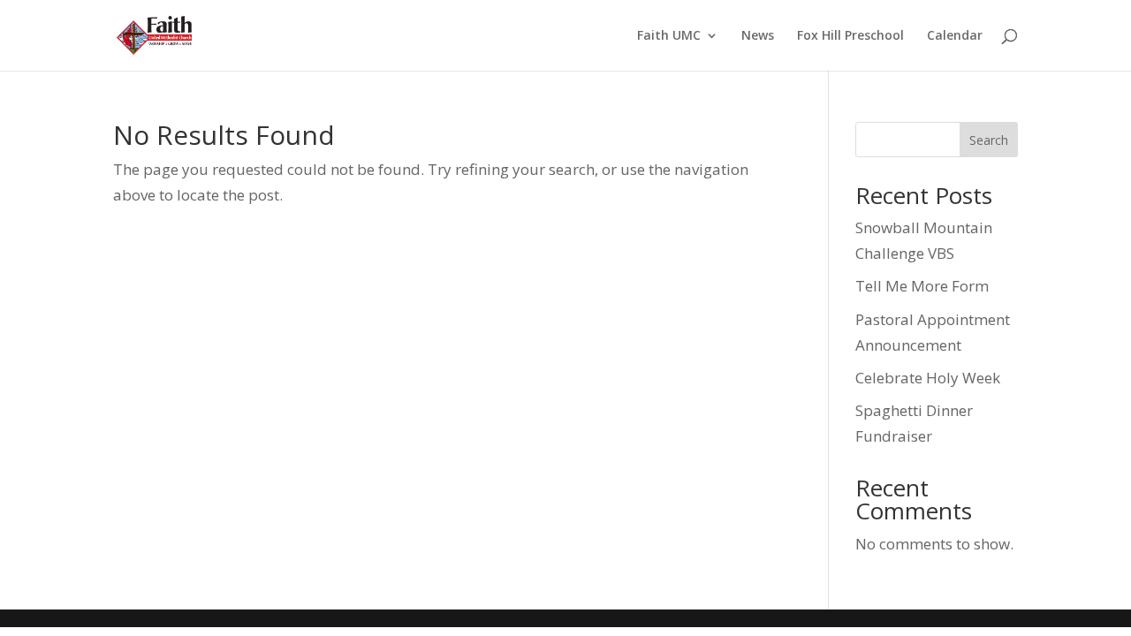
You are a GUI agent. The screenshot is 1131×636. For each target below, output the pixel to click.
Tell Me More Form (922, 286)
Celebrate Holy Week (927, 377)
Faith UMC (669, 36)
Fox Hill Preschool (850, 36)
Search (988, 140)
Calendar (955, 36)
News (757, 36)
